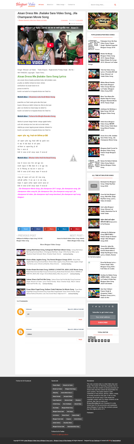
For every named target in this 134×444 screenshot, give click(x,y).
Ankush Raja (78, 404)
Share (38, 229)
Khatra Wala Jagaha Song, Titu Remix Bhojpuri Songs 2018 (49, 260)
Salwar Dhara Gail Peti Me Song (38, 279)
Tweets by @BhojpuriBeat (60, 434)
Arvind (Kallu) (78, 419)
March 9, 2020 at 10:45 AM (76, 329)
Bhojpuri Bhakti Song (67, 407)
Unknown (29, 309)
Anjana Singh (75, 415)
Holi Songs (70, 411)
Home (42, 4)
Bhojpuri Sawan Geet (58, 411)
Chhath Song (56, 404)
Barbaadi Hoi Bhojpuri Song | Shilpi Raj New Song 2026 (108, 184)
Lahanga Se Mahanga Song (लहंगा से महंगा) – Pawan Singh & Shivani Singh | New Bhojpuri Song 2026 (108, 237)
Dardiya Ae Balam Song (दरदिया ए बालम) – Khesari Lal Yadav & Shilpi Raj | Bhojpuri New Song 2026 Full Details (109, 279)
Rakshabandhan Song (73, 426)
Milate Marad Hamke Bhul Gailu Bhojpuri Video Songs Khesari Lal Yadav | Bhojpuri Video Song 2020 (108, 87)
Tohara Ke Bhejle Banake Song (42, 116)
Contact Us (71, 4)
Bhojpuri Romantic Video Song (27, 20)
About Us (50, 4)
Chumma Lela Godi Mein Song (42, 97)
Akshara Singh (68, 400)
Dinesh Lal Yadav (57, 389)
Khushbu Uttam (68, 422)
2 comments (64, 20)
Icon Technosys (95, 440)
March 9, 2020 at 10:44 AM (76, 309)
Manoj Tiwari (65, 415)
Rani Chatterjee (67, 404)
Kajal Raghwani (57, 400)
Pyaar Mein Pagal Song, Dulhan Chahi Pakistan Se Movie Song (50, 289)
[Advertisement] (50, 212)
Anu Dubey (55, 407)
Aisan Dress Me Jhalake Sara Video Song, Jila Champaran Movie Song (109, 138)
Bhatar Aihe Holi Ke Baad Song (42, 158)
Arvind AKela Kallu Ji (66, 392)
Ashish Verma (56, 422)
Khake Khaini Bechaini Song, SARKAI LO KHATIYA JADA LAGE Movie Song (54, 270)
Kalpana (69, 419)
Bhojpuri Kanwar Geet (58, 426)
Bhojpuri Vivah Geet (58, 419)
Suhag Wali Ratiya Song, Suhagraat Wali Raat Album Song (48, 250)
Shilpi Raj (55, 392)
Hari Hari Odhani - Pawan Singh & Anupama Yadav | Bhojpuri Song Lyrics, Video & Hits (108, 293)
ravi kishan (56, 415)
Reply (80, 319)
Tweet (26, 229)
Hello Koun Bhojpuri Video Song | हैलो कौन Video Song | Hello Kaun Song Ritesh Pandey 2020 (109, 126)
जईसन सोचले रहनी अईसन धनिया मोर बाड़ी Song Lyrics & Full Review (109, 222)
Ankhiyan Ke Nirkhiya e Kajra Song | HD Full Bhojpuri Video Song (109, 111)
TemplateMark (116, 440)
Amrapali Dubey (68, 396)
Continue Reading (68, 254)
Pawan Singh (56, 385)
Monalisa (78, 400)
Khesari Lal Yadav (42, 20)
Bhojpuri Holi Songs (70, 389)
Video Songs (61, 4)
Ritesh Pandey (56, 396)
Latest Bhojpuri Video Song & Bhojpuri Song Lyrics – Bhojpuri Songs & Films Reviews (48, 440)
